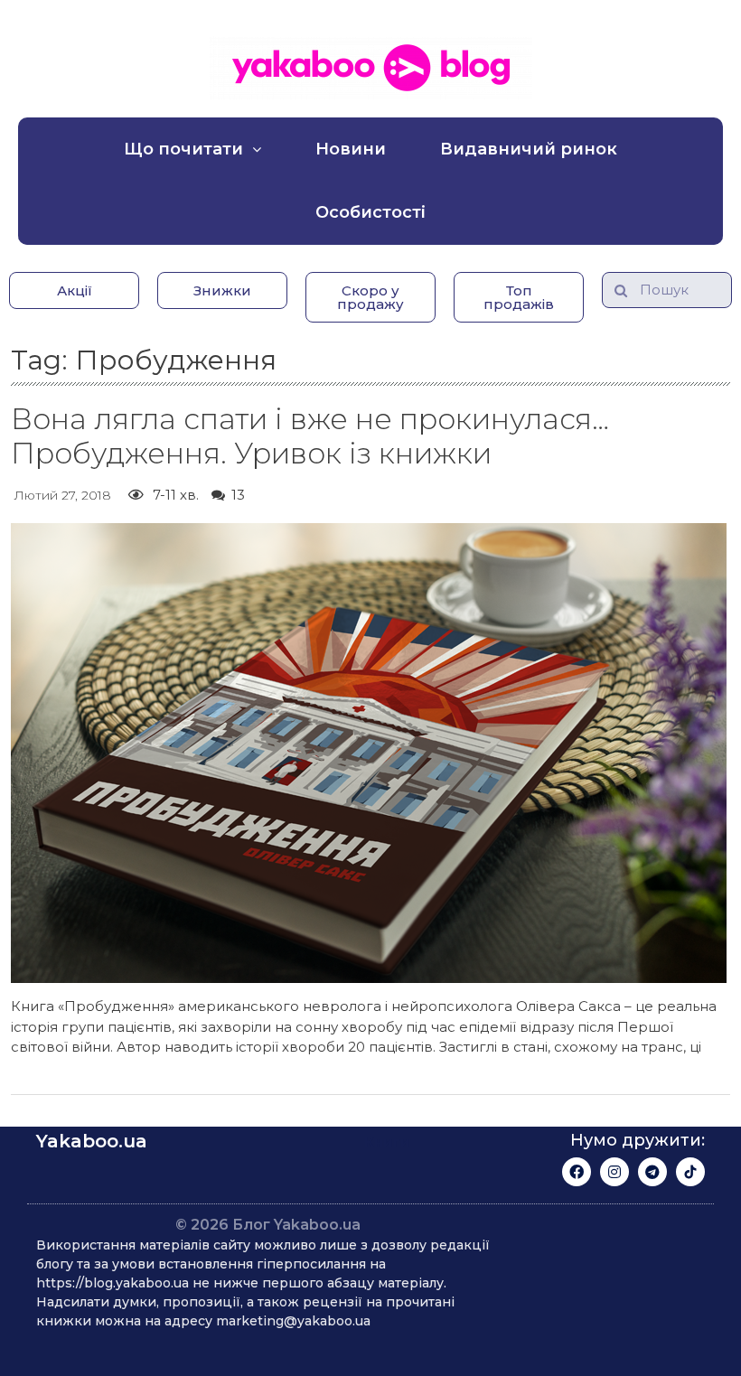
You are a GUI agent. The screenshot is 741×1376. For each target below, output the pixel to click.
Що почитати (183, 149)
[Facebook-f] (576, 1171)
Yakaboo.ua (91, 1141)
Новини (350, 149)
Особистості (370, 212)
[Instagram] (614, 1171)
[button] (74, 290)
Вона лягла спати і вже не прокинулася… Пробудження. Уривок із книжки (310, 436)
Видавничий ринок (528, 149)
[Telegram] (652, 1171)
